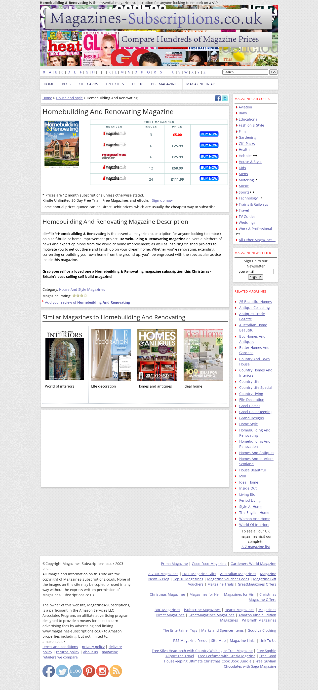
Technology (248, 198)
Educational (248, 119)
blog (66, 84)
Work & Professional (255, 228)
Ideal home (193, 386)
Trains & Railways (253, 204)
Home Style (248, 424)
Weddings (247, 222)
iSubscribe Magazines (202, 609)
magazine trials (201, 84)
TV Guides (247, 216)
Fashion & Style (251, 125)
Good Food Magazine (209, 563)
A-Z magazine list (255, 546)
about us (90, 652)
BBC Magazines (167, 609)
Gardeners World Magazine (253, 563)
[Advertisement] (135, 449)
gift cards (88, 84)
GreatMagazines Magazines (212, 615)
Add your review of (87, 302)
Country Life (249, 381)
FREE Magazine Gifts (199, 573)
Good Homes (249, 405)
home (49, 84)
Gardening (247, 137)
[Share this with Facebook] (218, 100)
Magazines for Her (205, 594)
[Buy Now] (209, 135)
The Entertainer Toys (180, 630)
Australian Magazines (238, 573)
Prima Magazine (174, 563)
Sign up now (162, 200)
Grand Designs (251, 418)
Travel (244, 210)
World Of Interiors (254, 524)
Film (242, 131)
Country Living (251, 393)
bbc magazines (165, 84)
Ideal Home (248, 482)
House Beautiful (252, 470)
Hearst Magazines (239, 609)
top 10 (137, 84)
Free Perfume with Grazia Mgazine (226, 656)
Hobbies (245, 155)
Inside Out (248, 488)
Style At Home (250, 506)
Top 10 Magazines (188, 579)
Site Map (218, 640)
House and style (69, 98)
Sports (244, 192)
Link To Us (267, 640)
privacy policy (93, 646)
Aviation (245, 107)
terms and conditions (60, 646)
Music (244, 186)
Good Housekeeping (256, 411)
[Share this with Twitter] (225, 100)
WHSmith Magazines (259, 620)
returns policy (67, 652)
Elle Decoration (251, 399)
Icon (242, 476)
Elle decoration (103, 386)
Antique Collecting (254, 307)
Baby (243, 113)
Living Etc (247, 494)
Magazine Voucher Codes (228, 579)
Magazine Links (242, 640)
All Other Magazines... (257, 239)
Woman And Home (254, 518)
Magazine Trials (220, 584)
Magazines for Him (239, 594)
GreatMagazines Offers (257, 584)
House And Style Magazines (82, 289)
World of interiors (59, 386)
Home (47, 98)
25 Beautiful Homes (255, 301)
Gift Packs (247, 143)
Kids (242, 167)
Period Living (250, 500)
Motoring (246, 180)
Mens (243, 173)
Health (244, 149)
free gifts (115, 84)
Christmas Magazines (168, 594)
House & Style (250, 161)
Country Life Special (255, 387)
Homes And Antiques (256, 452)
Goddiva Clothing (262, 630)
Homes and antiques (154, 386)
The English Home (254, 512)
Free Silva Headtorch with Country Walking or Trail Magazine (202, 650)
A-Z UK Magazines (163, 573)
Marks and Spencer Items (222, 630)
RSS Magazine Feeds (190, 640)
